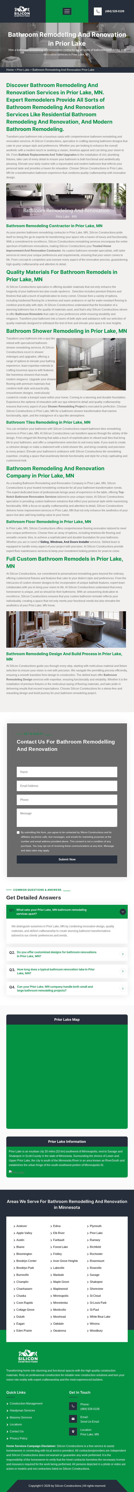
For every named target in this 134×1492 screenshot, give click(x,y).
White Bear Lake (100, 1316)
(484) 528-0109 (114, 11)
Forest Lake (60, 1246)
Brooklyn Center (26, 1260)
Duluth (20, 1316)
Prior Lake (23, 69)
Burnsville (22, 1274)
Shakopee (96, 1281)
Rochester (96, 1253)
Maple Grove (61, 1281)
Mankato (58, 1274)
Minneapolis (60, 1295)
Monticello (59, 1309)
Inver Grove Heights (65, 1260)
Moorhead (59, 1316)
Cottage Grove (25, 1309)
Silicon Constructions (68, 1485)
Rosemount (97, 1260)
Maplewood (60, 1288)
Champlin (22, 1281)
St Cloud (95, 1295)
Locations (16, 1424)
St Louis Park (98, 1302)
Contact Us (17, 1431)
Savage (94, 1274)
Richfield (95, 1246)
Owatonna (59, 1330)
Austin (20, 1240)
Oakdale (58, 1323)
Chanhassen (24, 1288)
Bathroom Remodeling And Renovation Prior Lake (63, 69)
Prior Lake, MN (89, 1434)
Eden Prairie (24, 1330)
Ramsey (95, 1240)
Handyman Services (22, 1410)
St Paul (94, 1309)
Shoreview (96, 1288)
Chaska (21, 1295)
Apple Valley (24, 1233)
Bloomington (24, 1253)
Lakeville (58, 1267)
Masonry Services (21, 1417)
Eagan (20, 1323)
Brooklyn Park (25, 1267)
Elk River (59, 1233)
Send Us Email (89, 1421)
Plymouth (96, 1226)
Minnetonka (60, 1302)
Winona (94, 1323)
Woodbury (96, 1330)
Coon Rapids (24, 1302)
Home (10, 69)
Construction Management (26, 1403)
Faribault (58, 1240)
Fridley (57, 1253)
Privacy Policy (18, 1438)
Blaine (20, 1246)
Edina (57, 1226)
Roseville (96, 1267)
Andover (21, 1226)
